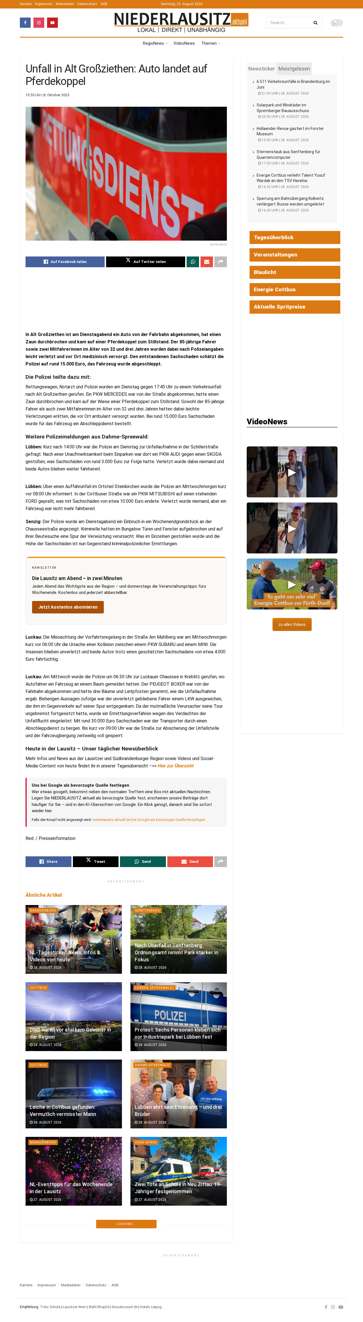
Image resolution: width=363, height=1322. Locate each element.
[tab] (262, 69)
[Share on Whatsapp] (193, 261)
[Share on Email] (207, 261)
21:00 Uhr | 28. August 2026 (285, 93)
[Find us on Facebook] (25, 23)
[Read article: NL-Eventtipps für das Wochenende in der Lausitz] (74, 1171)
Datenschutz (87, 4)
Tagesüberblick (274, 237)
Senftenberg (147, 910)
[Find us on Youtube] (52, 23)
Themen (209, 43)
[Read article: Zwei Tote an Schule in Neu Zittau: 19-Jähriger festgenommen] (178, 1171)
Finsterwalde (43, 1220)
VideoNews (184, 43)
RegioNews (153, 43)
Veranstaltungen (275, 254)
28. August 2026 (47, 968)
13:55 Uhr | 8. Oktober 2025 (47, 95)
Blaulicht (39, 1297)
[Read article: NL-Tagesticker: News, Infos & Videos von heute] (74, 939)
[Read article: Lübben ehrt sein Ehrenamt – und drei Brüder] (178, 1094)
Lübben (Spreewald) (154, 988)
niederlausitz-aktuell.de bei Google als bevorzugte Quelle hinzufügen (148, 820)
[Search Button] (316, 22)
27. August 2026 (47, 1200)
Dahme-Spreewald (152, 1065)
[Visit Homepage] (181, 23)
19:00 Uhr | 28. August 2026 (285, 140)
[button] (292, 471)
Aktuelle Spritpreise (279, 306)
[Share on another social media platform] (220, 261)
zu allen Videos (292, 624)
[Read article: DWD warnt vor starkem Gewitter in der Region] (74, 1016)
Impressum (43, 4)
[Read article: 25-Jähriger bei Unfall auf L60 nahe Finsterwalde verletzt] (74, 1248)
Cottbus (38, 988)
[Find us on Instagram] (38, 23)
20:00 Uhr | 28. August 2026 (285, 117)
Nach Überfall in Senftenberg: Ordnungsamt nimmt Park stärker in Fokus (176, 952)
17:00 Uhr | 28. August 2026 (285, 163)
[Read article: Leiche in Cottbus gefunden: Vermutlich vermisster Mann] (74, 1094)
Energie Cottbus (275, 289)
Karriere (25, 4)
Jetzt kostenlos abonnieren (68, 607)
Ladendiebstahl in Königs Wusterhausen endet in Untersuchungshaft (164, 1262)
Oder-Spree (146, 1142)
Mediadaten (65, 4)
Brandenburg (43, 910)
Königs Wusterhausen (157, 1220)
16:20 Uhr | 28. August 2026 (285, 210)
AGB (104, 4)
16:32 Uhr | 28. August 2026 (285, 187)
